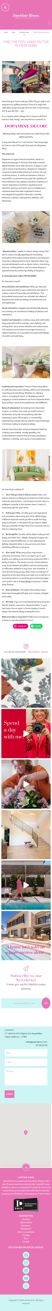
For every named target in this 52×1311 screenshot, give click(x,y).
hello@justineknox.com (36, 1042)
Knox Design (26, 581)
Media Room (26, 1229)
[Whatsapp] (26, 1286)
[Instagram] (26, 1262)
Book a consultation (26, 1232)
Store (26, 1238)
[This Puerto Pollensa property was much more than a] (26, 784)
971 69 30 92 (41, 1045)
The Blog (26, 1235)
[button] (25, 1132)
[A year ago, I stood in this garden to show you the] (26, 885)
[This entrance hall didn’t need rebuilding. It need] (26, 834)
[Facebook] (26, 1255)
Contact (26, 1241)
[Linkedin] (26, 1270)
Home (6, 32)
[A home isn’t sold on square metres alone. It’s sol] (26, 935)
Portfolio (26, 1219)
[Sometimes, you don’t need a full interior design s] (26, 733)
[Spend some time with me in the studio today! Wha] (26, 683)
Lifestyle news (24, 32)
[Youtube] (26, 1278)
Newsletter (26, 1225)
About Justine (26, 1222)
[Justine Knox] (26, 16)
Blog (13, 32)
